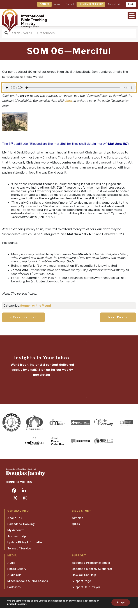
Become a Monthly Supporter (92, 569)
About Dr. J (14, 518)
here (68, 100)
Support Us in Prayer (86, 587)
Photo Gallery (16, 569)
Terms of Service (19, 548)
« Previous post (23, 317)
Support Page (81, 581)
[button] (132, 15)
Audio (11, 562)
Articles (77, 518)
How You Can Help (84, 575)
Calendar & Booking (21, 524)
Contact (70, 4)
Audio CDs (14, 575)
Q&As (76, 524)
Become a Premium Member (91, 562)
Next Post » (118, 317)
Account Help (114, 4)
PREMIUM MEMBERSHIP (91, 4)
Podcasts (14, 587)
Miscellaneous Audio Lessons (27, 581)
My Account (15, 530)
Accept (121, 602)
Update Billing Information (25, 542)
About (57, 4)
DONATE (44, 4)
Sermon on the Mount (35, 305)
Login (131, 4)
